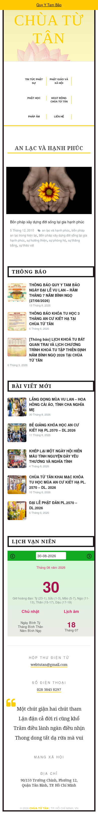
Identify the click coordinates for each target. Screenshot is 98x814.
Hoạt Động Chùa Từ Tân (59, 100)
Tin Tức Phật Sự (34, 81)
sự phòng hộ (57, 240)
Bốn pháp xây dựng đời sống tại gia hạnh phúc (47, 221)
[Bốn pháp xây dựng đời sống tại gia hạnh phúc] (49, 189)
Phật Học (33, 98)
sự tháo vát (26, 245)
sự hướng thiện (37, 240)
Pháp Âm (34, 116)
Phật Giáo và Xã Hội (59, 81)
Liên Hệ (59, 116)
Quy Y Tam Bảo (49, 4)
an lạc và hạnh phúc (56, 230)
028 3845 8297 (49, 689)
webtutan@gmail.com (49, 664)
